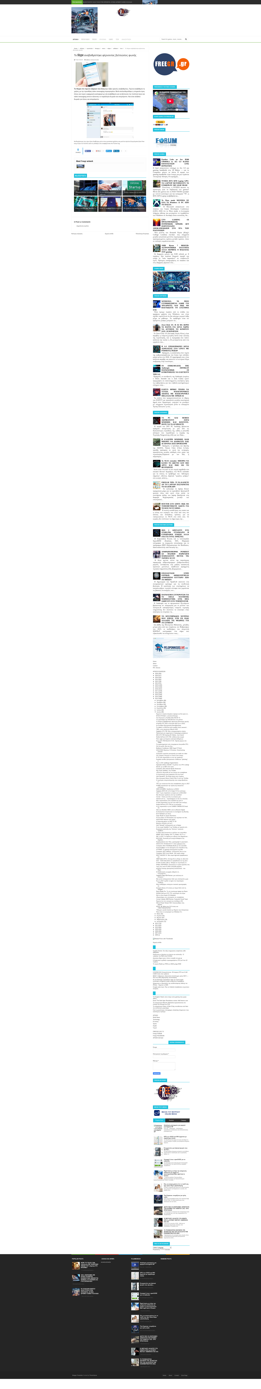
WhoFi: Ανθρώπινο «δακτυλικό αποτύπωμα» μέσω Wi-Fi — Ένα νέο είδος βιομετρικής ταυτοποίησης (170, 976)
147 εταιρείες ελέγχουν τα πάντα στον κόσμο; (169, 755)
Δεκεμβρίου (160, 700)
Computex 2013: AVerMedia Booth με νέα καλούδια (171, 845)
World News (156, 1017)
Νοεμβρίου (160, 702)
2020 (156, 685)
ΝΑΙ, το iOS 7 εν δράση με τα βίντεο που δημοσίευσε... (172, 836)
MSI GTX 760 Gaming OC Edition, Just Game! (170, 735)
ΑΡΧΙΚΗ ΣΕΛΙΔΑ (158, 1038)
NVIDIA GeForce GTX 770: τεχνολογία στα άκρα (170, 893)
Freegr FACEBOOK (158, 1036)
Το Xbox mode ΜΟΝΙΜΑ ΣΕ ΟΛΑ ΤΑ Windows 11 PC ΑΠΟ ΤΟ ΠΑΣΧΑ (175, 202)
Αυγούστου (160, 708)
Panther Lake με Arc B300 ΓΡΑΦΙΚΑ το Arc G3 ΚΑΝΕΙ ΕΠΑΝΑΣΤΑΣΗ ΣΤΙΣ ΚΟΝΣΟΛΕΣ (175, 162)
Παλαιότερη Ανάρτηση (142, 233)
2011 (156, 925)
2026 (156, 673)
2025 (156, 675)
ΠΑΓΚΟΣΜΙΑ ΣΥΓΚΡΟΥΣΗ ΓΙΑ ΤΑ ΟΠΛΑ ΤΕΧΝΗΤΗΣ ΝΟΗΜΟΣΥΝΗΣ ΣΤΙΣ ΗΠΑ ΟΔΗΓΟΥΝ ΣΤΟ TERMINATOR (175, 598)
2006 (156, 935)
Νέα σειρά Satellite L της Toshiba (166, 770)
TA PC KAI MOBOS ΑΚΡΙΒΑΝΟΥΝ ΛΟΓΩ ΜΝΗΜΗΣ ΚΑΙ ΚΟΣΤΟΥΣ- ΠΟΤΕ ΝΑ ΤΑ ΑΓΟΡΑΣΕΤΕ (175, 421)
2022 (156, 681)
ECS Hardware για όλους (163, 813)
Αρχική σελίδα (109, 233)
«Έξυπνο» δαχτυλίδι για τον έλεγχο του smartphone (171, 772)
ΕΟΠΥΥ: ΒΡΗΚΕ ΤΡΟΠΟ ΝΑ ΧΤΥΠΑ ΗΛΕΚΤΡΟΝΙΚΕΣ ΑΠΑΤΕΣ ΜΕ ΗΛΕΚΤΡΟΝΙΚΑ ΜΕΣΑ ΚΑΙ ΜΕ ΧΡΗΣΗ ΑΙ (175, 392)
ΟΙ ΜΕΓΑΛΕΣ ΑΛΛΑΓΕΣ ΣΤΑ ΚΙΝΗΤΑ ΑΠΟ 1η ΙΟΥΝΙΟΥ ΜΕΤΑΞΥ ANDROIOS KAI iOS (149, 1350)
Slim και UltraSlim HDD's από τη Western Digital (170, 810)
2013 (156, 698)
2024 (156, 677)
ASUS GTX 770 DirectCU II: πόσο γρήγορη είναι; (170, 844)
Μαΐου (159, 914)
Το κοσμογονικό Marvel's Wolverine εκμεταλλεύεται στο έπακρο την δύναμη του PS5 (169, 1003)
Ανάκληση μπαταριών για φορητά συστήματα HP (148, 1263)
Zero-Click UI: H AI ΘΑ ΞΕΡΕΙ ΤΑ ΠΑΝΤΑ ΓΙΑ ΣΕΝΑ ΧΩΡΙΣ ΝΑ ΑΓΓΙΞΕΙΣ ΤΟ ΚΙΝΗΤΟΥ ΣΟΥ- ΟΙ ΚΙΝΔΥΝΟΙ (175, 328)
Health (155, 1026)
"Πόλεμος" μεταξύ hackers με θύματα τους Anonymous (172, 910)
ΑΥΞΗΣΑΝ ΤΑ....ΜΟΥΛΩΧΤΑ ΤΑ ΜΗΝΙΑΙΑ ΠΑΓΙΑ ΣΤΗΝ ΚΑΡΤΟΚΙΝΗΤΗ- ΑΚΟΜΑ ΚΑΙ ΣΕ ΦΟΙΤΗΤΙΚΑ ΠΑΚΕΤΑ (110, 2)
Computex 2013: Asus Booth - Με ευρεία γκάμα (170, 853)
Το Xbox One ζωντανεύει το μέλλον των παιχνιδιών (171, 832)
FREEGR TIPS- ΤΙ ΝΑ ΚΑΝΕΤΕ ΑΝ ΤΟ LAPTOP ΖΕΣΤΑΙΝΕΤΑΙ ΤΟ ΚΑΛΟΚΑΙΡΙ (175, 484)
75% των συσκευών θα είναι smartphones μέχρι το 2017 (173, 783)
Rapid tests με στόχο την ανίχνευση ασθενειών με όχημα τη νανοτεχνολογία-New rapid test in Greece (148, 1306)
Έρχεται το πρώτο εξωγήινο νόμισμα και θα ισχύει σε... (172, 714)
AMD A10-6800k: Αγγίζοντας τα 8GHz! (167, 789)
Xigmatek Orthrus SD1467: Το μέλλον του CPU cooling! (172, 765)
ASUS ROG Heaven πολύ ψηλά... (166, 819)
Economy (156, 1021)
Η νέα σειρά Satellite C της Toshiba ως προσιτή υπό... (172, 827)
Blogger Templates (77, 1375)
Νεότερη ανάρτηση (76, 233)
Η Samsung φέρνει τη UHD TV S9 (166, 821)
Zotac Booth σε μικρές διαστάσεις (166, 815)
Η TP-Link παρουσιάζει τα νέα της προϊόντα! (169, 757)
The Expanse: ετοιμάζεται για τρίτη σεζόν (148, 1327)
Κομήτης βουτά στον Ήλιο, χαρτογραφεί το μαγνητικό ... (172, 842)
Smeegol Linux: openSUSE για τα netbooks (148, 1294)
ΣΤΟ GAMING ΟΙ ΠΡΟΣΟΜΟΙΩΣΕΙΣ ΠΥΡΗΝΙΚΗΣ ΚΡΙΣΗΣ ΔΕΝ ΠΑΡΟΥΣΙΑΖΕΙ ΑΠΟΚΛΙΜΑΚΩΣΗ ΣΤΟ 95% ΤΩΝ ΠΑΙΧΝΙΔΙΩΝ (171, 225)
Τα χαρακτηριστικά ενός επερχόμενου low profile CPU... (172, 744)
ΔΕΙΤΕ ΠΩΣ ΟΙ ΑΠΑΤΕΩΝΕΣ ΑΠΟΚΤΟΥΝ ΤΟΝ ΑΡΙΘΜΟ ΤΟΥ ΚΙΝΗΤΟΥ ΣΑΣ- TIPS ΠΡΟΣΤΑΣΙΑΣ (148, 1338)
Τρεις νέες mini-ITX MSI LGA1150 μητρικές (169, 866)
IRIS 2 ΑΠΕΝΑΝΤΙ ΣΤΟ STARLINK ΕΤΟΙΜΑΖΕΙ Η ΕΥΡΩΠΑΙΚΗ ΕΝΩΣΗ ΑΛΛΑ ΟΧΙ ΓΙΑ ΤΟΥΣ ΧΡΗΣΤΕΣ (175, 533)
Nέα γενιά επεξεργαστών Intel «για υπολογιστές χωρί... (172, 879)
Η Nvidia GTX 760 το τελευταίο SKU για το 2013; (170, 723)
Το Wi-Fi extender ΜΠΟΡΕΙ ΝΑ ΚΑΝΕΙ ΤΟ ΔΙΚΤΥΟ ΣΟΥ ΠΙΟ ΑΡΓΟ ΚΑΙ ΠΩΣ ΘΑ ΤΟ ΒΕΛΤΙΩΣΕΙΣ (175, 464)
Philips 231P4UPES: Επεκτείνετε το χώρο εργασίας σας (173, 864)
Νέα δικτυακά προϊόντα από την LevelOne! (169, 795)
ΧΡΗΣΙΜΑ (102, 39)
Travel (155, 1028)
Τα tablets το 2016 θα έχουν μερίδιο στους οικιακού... (172, 727)
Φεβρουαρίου (161, 919)
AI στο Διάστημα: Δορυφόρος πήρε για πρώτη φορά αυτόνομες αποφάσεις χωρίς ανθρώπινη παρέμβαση (168, 980)
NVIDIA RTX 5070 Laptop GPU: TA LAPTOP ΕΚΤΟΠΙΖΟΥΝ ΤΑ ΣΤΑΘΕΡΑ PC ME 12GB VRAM (175, 183)
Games (111, 39)
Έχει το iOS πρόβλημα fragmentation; (167, 763)
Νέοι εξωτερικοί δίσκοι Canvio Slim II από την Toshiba (172, 778)
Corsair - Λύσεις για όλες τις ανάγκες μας (168, 797)
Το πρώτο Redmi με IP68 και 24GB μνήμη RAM (167, 964)
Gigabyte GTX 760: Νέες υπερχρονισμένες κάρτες (171, 731)
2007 (156, 933)
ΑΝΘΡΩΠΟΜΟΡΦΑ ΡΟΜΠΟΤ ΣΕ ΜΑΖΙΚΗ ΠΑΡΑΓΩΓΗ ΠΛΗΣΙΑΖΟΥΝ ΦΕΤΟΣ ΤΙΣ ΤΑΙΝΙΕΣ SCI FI (175, 555)
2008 (156, 931)
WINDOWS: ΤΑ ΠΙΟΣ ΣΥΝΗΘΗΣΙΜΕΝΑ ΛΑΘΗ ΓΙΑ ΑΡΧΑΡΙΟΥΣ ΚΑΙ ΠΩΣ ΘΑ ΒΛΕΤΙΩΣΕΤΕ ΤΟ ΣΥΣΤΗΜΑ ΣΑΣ (171, 305)
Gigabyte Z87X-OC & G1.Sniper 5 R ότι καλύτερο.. (171, 791)
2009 (156, 929)
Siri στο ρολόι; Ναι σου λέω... (165, 746)
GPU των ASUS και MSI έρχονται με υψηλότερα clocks (147, 1274)
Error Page (184, 1375)
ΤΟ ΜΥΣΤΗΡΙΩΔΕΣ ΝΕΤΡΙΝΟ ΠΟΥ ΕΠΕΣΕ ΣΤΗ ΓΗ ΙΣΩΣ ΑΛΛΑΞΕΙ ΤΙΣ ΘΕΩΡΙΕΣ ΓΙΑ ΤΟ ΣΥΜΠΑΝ (175, 619)
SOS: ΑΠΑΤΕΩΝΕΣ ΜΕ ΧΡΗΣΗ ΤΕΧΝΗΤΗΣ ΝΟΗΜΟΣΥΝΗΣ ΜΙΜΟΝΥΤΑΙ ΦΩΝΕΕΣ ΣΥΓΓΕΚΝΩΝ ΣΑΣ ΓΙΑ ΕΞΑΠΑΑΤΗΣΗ (89, 1278)
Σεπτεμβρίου (160, 706)
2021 (156, 683)
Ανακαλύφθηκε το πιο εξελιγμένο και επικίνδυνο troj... (172, 847)
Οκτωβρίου (160, 704)
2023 (156, 679)
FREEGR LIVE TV (158, 1031)
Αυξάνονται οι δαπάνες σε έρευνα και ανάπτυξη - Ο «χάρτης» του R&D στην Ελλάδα (168, 955)
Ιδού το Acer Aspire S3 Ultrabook (166, 895)
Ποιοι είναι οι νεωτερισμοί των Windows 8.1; (169, 912)
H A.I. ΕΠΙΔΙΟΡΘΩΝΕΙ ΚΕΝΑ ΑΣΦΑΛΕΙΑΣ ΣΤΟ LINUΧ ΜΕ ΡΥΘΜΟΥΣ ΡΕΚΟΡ (175, 348)
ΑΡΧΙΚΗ (75, 39)
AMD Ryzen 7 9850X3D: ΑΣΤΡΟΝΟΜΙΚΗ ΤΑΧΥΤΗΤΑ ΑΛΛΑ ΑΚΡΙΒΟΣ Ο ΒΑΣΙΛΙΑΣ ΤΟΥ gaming (175, 248)
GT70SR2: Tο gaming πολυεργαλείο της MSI (169, 849)
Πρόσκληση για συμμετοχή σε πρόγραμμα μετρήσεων (172, 733)
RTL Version (156, 668)
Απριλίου (159, 916)
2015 (156, 694)
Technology (156, 1019)
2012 (156, 923)
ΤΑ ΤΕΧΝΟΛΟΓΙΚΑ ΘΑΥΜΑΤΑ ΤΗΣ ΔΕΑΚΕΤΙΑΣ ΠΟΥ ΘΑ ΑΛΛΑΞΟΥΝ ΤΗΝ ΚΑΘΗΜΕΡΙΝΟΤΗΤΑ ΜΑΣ (148, 1361)
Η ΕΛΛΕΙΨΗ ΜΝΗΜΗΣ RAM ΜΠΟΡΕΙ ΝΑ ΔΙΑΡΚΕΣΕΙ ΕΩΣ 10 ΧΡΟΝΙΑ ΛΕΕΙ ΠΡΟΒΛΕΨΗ (175, 441)
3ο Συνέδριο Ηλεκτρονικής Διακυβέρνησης (168, 725)
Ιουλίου (159, 710)
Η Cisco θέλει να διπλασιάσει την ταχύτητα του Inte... (172, 817)
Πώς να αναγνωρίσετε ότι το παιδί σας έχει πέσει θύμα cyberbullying (149, 1317)
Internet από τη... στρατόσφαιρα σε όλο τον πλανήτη (171, 798)
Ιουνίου (159, 712)
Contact (155, 665)
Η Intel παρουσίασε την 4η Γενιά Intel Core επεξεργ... (172, 802)
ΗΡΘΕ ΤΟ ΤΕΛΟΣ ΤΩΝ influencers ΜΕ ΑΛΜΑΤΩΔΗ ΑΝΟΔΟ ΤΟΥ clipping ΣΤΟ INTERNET (89, 1265)
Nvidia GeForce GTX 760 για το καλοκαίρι (168, 804)
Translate (167, 1249)
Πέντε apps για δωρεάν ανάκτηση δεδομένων (169, 739)
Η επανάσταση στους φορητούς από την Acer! (170, 774)
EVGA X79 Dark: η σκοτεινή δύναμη (167, 716)
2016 (156, 693)
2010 (156, 927)
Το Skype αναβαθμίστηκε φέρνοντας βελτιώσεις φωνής (172, 721)
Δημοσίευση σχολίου (83, 226)
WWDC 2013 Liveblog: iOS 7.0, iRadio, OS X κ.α (170, 834)
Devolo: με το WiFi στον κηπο (165, 766)
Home (154, 661)
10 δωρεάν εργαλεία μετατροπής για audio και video (171, 753)
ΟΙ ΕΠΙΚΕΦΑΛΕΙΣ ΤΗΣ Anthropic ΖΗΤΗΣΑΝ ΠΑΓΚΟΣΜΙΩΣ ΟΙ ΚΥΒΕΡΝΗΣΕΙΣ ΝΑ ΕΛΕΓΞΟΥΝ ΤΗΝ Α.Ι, (171, 370)
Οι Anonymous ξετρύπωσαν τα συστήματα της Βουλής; (172, 812)
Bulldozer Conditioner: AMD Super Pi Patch (169, 748)
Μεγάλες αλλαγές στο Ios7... (164, 823)
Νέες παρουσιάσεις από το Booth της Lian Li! (169, 800)
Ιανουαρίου (160, 921)
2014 (156, 696)
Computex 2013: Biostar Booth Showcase (168, 768)
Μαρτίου (159, 917)
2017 (156, 691)
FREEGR (94, 39)
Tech (117, 39)
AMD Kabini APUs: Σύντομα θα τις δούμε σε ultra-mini (172, 859)
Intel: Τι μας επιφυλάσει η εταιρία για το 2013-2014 (171, 793)
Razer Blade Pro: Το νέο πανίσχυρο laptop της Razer (171, 891)
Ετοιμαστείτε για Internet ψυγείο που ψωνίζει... (148, 1284)
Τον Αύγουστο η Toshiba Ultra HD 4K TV (168, 718)
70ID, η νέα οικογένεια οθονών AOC (167, 729)
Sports (155, 1023)
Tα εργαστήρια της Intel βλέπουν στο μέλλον (169, 719)
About (154, 663)
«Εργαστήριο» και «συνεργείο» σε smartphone (170, 897)
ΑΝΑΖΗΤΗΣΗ (126, 39)
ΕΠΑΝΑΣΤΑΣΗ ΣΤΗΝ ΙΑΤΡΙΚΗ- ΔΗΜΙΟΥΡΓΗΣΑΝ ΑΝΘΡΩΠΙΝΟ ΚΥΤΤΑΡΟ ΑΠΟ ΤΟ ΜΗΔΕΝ (175, 576)
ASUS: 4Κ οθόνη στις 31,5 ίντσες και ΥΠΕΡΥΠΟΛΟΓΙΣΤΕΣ (167, 907)
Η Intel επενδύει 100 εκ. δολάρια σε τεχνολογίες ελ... (172, 862)
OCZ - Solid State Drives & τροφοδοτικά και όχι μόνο (171, 860)
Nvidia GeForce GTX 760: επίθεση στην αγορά (170, 737)
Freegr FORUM (157, 1033)
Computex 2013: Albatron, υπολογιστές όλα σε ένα (171, 851)
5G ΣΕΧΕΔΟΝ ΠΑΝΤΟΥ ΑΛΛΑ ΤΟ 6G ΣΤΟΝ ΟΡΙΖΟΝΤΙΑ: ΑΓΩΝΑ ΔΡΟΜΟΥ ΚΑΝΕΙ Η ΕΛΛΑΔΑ (89, 1291)
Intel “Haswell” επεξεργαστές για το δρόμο (168, 825)
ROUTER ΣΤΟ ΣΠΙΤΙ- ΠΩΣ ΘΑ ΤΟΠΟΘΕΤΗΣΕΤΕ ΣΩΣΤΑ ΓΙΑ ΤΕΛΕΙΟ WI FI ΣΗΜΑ (175, 506)
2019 (156, 687)
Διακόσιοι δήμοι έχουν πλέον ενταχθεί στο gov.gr (167, 958)
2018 (156, 689)
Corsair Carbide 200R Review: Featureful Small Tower (172, 899)
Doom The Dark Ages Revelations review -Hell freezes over (170, 1000)
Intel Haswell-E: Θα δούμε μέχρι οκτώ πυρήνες (170, 776)
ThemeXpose (93, 1375)
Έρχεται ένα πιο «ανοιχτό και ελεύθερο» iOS (169, 901)
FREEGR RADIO (85, 39)
